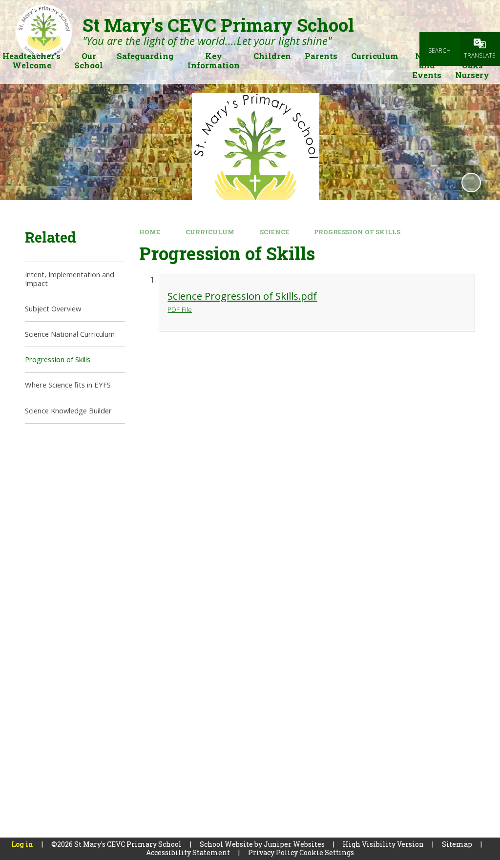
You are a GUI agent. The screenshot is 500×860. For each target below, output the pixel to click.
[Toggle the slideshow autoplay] (471, 182)
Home (149, 232)
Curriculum (210, 232)
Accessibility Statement (188, 852)
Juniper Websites (294, 844)
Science (274, 232)
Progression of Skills (357, 232)
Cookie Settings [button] (326, 852)
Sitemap (457, 844)
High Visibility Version (383, 844)
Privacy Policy (273, 852)
